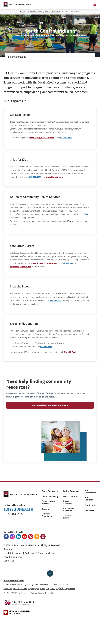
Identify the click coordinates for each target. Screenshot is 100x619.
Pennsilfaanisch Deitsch (58, 584)
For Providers (89, 498)
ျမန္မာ (31, 584)
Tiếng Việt (49, 593)
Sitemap (8, 549)
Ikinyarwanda (69, 589)
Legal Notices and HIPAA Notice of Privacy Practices (29, 553)
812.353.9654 (56, 300)
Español (13, 584)
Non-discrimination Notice (14, 581)
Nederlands (44, 584)
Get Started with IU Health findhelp (50, 405)
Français (16, 589)
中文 (37, 584)
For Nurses (90, 505)
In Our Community (34, 12)
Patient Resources (71, 491)
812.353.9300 (66, 137)
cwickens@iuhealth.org (20, 266)
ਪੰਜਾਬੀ (12, 593)
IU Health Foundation (47, 515)
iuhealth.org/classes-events (41, 137)
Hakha (42, 589)
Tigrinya (41, 593)
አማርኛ (19, 584)
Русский (18, 593)
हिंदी (47, 589)
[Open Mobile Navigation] (94, 4)
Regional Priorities (52, 12)
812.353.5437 (68, 263)
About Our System (50, 491)
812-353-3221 (46, 346)
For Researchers (90, 491)
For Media (89, 510)
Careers (45, 509)
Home (22, 12)
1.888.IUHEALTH (18, 509)
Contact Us (9, 560)
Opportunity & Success (48, 502)
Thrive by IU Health (68, 516)
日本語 (52, 589)
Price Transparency (13, 556)
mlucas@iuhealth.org (53, 177)
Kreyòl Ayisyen (33, 589)
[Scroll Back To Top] (50, 573)
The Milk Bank (70, 352)
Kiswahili (26, 593)
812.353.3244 (35, 177)
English (6, 584)
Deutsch (23, 589)
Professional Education (68, 509)
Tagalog (34, 593)
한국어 (6, 593)
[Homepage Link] (17, 4)
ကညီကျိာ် (60, 589)
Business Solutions (67, 502)
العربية (25, 584)
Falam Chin (8, 589)
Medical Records (70, 496)
